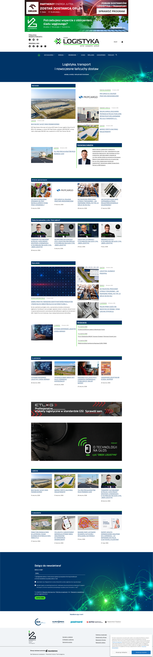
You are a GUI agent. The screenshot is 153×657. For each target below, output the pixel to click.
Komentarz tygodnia (85, 145)
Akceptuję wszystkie (141, 652)
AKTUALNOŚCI (48, 55)
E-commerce (57, 325)
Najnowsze (35, 85)
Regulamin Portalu (101, 640)
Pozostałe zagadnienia (105, 90)
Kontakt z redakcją (68, 637)
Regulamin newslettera (77, 592)
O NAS (83, 55)
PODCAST (111, 55)
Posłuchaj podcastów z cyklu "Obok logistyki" (46, 220)
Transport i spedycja (105, 107)
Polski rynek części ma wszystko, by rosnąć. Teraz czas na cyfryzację (110, 309)
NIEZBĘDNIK (72, 55)
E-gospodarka (103, 303)
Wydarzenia (82, 322)
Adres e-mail (39, 570)
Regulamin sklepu (100, 642)
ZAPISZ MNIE (40, 598)
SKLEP (115, 41)
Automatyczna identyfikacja (38, 298)
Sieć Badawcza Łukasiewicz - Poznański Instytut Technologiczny (47, 654)
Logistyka (33, 120)
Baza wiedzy (36, 263)
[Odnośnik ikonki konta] (122, 42)
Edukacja (102, 285)
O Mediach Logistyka (68, 639)
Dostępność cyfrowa (101, 637)
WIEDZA (61, 55)
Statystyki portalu (67, 642)
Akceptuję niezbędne (121, 652)
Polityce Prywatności (117, 642)
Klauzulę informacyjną (48, 592)
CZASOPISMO (101, 55)
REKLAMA (91, 55)
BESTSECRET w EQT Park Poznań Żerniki (45, 124)
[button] (55, 55)
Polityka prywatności (101, 634)
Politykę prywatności (62, 592)
